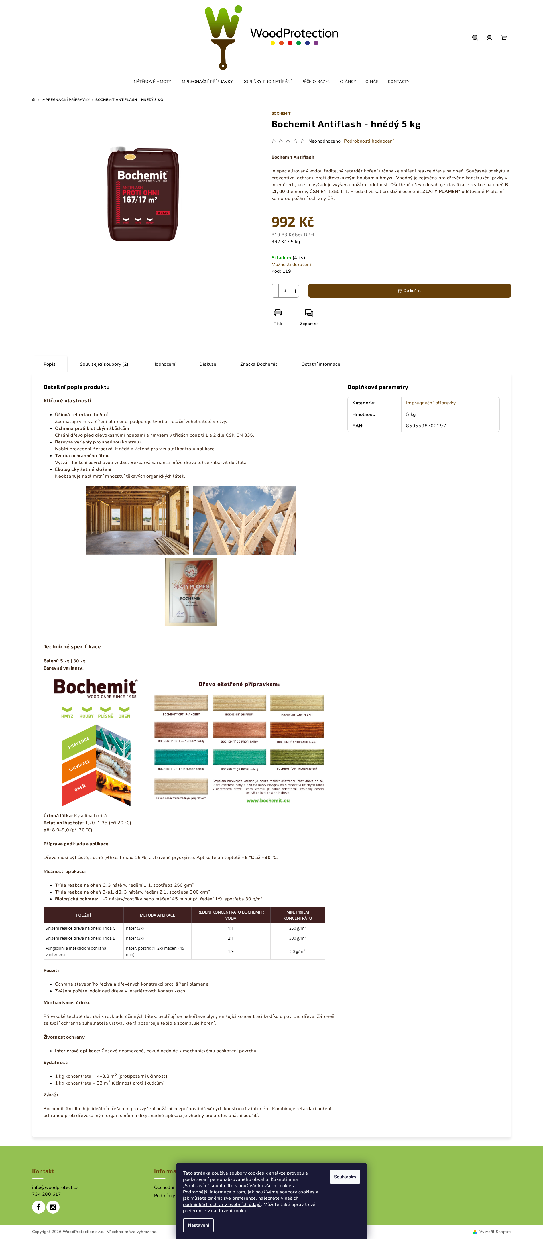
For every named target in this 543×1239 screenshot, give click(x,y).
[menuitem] (152, 81)
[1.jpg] (137, 519)
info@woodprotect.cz (55, 1187)
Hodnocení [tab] (164, 364)
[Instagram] (53, 1207)
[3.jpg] (191, 591)
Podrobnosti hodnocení (369, 141)
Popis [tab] (50, 364)
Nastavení (198, 1225)
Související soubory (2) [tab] (104, 364)
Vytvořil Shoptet (495, 1231)
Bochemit (281, 113)
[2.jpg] (244, 519)
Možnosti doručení (291, 264)
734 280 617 (46, 1194)
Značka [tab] (258, 364)
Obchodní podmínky (175, 1187)
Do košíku (413, 290)
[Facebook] (38, 1207)
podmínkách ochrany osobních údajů (222, 1204)
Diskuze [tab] (207, 364)
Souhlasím (345, 1177)
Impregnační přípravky (431, 403)
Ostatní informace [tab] (320, 364)
